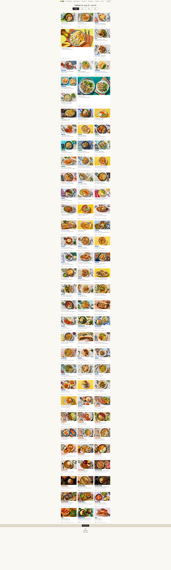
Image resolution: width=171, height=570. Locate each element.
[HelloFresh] (62, 1)
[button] (76, 8)
